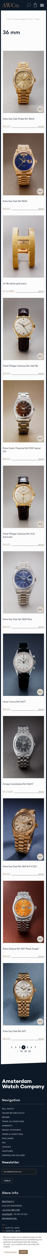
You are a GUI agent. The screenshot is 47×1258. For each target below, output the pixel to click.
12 (25, 1051)
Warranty (7, 1126)
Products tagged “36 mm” (23, 19)
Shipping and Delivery (13, 1155)
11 (21, 1051)
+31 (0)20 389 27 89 (11, 1210)
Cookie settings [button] (10, 1252)
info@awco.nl (9, 1218)
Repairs (6, 1117)
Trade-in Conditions (13, 1121)
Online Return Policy (13, 1113)
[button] (29, 5)
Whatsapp (7, 1214)
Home (9, 19)
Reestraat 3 (8, 1201)
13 (29, 1051)
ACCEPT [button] (23, 1252)
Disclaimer (7, 1138)
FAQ (4, 1143)
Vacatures (7, 1151)
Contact (6, 1147)
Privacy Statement (11, 1130)
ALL (34, 1244)
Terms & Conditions (12, 1134)
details (41, 126)
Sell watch (8, 1109)
